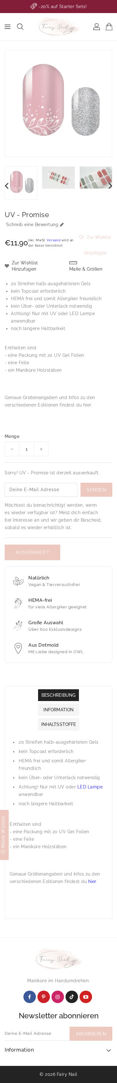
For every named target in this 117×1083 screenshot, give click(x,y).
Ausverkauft (33, 552)
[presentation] (6, 185)
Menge (12, 436)
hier (87, 404)
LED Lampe (82, 313)
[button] (95, 237)
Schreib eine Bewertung (32, 224)
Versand (53, 240)
